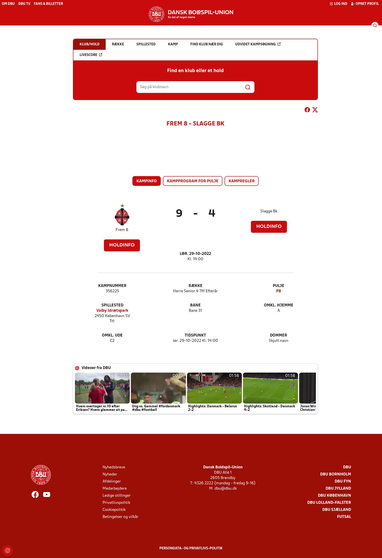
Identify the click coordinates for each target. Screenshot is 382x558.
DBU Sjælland (336, 510)
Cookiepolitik (114, 510)
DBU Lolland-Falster (329, 503)
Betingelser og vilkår (120, 517)
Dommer (278, 335)
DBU (347, 467)
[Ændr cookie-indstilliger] (7, 550)
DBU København (334, 496)
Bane (195, 305)
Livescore (88, 55)
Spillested (112, 305)
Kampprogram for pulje (192, 181)
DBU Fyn (343, 481)
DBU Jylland (338, 489)
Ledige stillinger (117, 496)
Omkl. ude (112, 335)
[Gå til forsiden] (191, 14)
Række (195, 286)
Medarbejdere (115, 489)
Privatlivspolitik (116, 503)
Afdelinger (112, 481)
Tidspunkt (195, 335)
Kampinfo (146, 181)
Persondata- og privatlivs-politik (191, 548)
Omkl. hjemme (278, 305)
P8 (278, 291)
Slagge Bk (268, 211)
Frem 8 (122, 230)
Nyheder (110, 474)
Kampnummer (112, 286)
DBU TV (24, 4)
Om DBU (8, 4)
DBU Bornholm (335, 474)
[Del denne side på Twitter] (315, 110)
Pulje (278, 286)
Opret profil (367, 4)
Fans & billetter (48, 4)
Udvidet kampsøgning (255, 44)
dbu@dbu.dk (225, 489)
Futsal (344, 517)
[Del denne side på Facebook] (307, 110)
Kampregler (242, 181)
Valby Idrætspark (112, 311)
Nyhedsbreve (114, 467)
